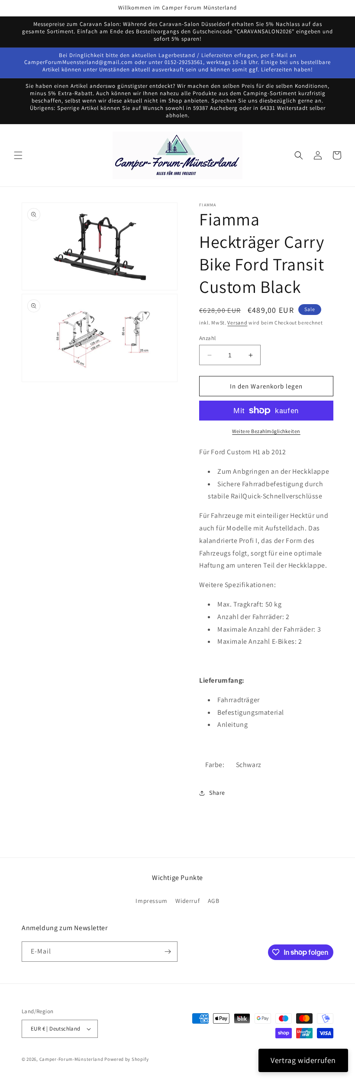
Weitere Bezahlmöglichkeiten (266, 431)
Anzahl (207, 338)
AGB (213, 901)
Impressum (151, 901)
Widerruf (187, 901)
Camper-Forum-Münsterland (71, 1059)
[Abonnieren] (167, 951)
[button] (18, 155)
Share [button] (217, 792)
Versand (237, 322)
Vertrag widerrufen (303, 1060)
